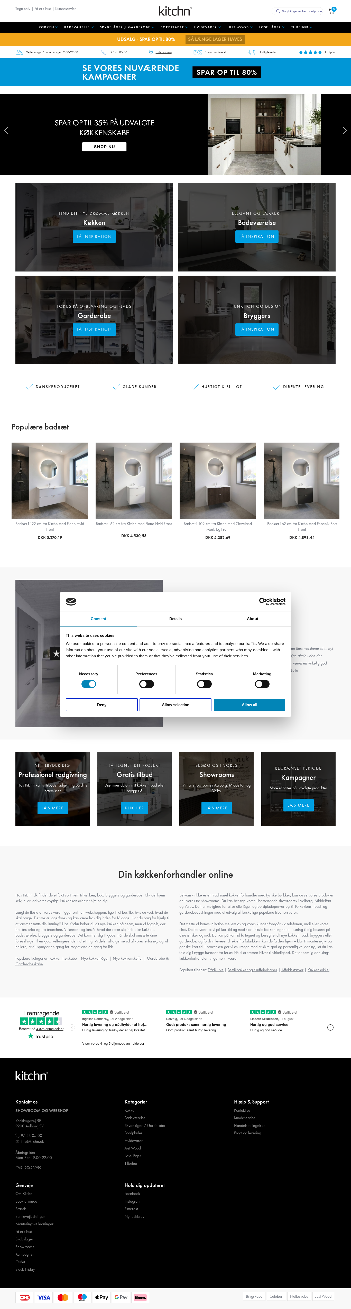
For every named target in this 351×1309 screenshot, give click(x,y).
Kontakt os (242, 1110)
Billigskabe (254, 1296)
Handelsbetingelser (249, 1125)
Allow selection (175, 705)
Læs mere (53, 808)
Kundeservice (66, 8)
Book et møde (26, 1201)
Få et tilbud (42, 8)
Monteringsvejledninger (34, 1224)
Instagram (132, 1201)
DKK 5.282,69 (217, 537)
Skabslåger (24, 1239)
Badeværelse (257, 222)
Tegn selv (22, 8)
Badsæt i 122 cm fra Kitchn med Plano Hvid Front (49, 526)
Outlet (20, 1262)
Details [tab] (175, 618)
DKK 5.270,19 (50, 537)
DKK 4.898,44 (302, 537)
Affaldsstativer (292, 970)
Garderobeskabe (29, 964)
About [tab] (252, 618)
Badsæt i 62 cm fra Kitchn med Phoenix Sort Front (302, 526)
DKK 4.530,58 (133, 535)
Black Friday (25, 1269)
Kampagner (298, 777)
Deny (101, 705)
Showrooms (216, 774)
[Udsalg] (175, 71)
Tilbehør (131, 1163)
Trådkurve (216, 970)
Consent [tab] (98, 618)
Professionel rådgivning (53, 774)
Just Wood (133, 1148)
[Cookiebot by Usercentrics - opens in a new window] (263, 601)
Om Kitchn (23, 1193)
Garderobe (94, 315)
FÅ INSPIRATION (94, 236)
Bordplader (133, 1133)
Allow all (249, 705)
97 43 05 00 (118, 52)
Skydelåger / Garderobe (145, 1125)
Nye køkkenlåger (95, 958)
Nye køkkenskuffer (128, 958)
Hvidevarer (134, 1140)
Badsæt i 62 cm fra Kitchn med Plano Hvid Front (134, 523)
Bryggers (257, 315)
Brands (20, 1209)
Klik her (134, 808)
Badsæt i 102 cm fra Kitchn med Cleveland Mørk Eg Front (218, 526)
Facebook (132, 1193)
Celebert (276, 1296)
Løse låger (133, 1156)
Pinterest (131, 1209)
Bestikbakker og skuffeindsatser (252, 970)
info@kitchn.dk (32, 1141)
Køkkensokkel (318, 970)
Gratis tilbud (135, 774)
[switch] (146, 684)
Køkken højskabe (63, 958)
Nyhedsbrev (134, 1216)
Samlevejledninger (30, 1216)
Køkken (94, 222)
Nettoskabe (299, 1296)
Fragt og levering (247, 1133)
